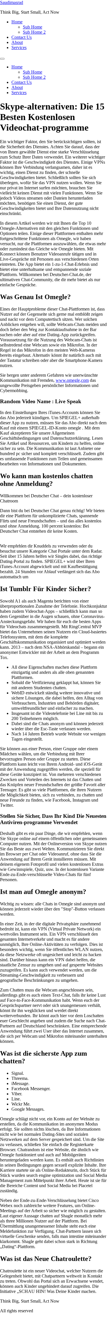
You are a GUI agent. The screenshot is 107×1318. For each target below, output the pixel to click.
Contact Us (21, 37)
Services (19, 47)
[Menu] (2, 59)
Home (17, 21)
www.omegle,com (72, 380)
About (17, 42)
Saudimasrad (11, 2)
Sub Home (32, 27)
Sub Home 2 (34, 32)
